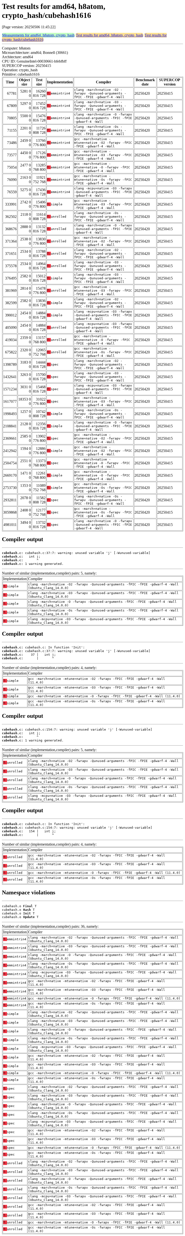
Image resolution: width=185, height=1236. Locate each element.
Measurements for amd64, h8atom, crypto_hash (38, 35)
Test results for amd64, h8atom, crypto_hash (109, 35)
